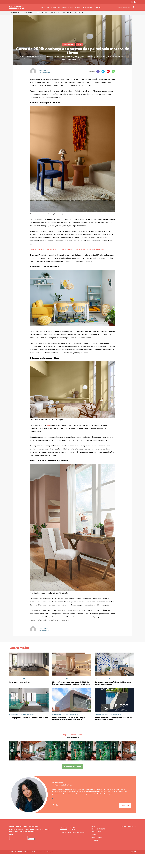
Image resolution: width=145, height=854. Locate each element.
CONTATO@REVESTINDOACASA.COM (72, 833)
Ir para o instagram (72, 766)
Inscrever (31, 839)
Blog (43, 7)
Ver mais (55, 799)
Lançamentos (29, 12)
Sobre (77, 7)
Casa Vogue (67, 12)
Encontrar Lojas (53, 7)
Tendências (79, 12)
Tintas (79, 44)
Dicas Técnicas (42, 12)
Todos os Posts (14, 12)
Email (11, 834)
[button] (133, 750)
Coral (48, 425)
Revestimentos (68, 44)
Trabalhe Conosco (128, 826)
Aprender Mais (67, 7)
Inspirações (55, 12)
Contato (97, 7)
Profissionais (87, 7)
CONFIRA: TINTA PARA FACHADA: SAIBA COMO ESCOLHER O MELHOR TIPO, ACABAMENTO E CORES (67, 249)
